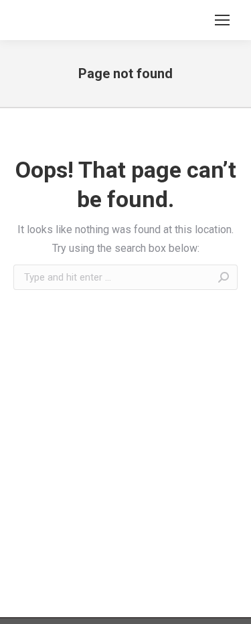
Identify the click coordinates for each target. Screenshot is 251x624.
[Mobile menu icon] (222, 20)
